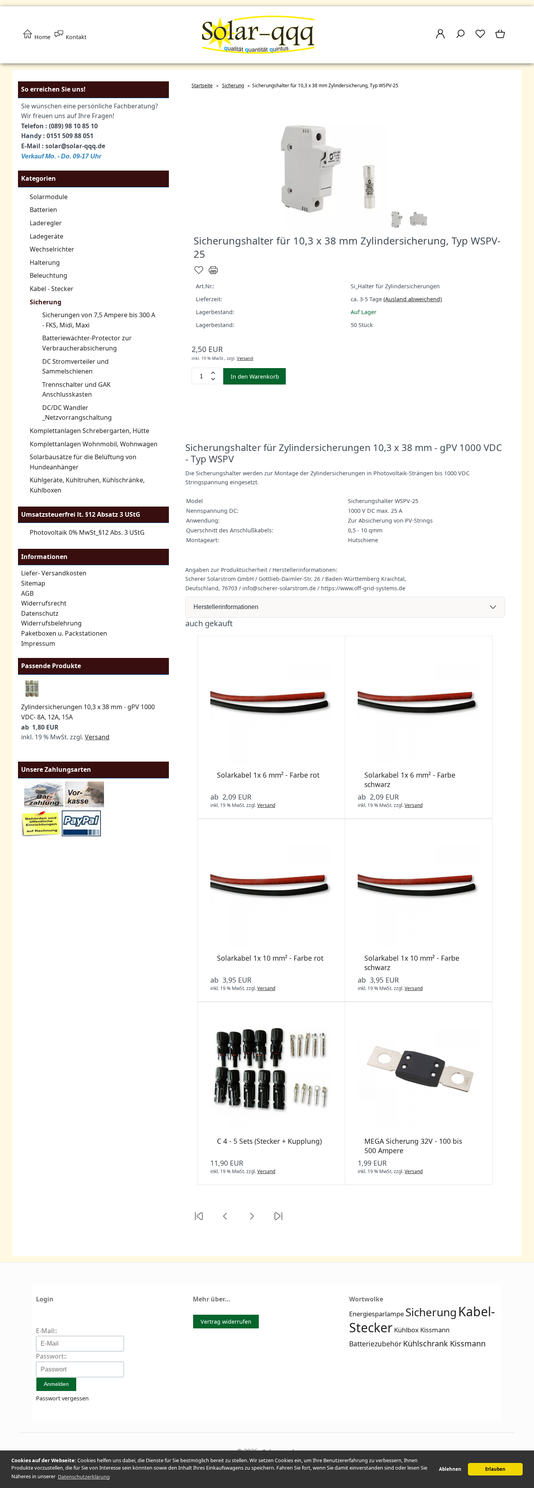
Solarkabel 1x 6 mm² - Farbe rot (268, 775)
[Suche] (460, 37)
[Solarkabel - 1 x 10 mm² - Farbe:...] (271, 945)
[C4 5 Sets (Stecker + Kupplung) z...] (271, 1128)
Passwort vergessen (62, 1398)
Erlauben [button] (495, 1469)
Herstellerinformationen (226, 607)
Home (41, 37)
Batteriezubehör (375, 1343)
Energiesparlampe (376, 1313)
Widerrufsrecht (43, 603)
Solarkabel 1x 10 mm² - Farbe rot (270, 958)
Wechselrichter (52, 249)
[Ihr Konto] (440, 37)
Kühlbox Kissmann (422, 1329)
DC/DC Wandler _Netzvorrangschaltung (77, 412)
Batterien (43, 209)
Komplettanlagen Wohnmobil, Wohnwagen (94, 444)
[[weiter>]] (252, 1221)
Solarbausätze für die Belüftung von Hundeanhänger (83, 462)
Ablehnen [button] (450, 1469)
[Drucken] (213, 273)
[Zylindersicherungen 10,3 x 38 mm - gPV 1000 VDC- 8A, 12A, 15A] (32, 697)
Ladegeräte (46, 236)
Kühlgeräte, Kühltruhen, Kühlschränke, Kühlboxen (87, 485)
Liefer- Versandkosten (53, 573)
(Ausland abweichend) (412, 299)
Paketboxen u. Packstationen (64, 633)
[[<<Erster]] (199, 1221)
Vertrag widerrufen (226, 1321)
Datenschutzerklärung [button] (84, 1476)
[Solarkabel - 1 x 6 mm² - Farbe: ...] (271, 762)
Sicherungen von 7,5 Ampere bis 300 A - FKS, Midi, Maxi (98, 320)
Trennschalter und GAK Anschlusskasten (76, 389)
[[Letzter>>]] (278, 1221)
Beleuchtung (48, 275)
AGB (27, 593)
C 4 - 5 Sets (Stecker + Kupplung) (269, 1141)
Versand (97, 737)
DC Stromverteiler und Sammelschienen (75, 366)
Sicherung (45, 302)
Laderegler (46, 223)
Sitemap (33, 583)
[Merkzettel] (480, 37)
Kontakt (75, 37)
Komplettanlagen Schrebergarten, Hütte (89, 430)
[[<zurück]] (225, 1221)
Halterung (45, 262)
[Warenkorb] (501, 37)
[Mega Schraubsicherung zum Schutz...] (419, 1128)
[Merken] (199, 273)
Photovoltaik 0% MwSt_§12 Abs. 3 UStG (87, 532)
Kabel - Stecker (51, 288)
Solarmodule (49, 196)
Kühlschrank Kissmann (444, 1343)
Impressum (38, 643)
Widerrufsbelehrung (51, 623)
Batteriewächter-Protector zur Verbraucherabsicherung (87, 343)
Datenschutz (40, 613)
